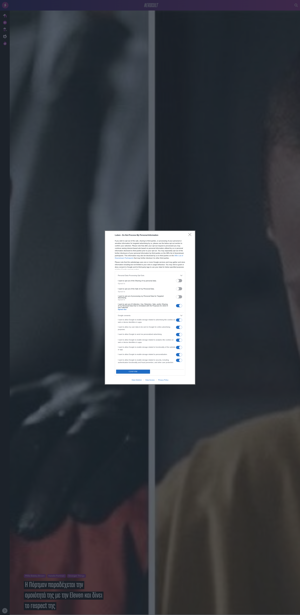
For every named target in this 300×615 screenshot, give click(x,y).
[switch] (179, 280)
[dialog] (150, 307)
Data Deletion (137, 380)
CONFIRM (133, 371)
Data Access (150, 380)
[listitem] (150, 275)
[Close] (190, 235)
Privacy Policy (163, 380)
